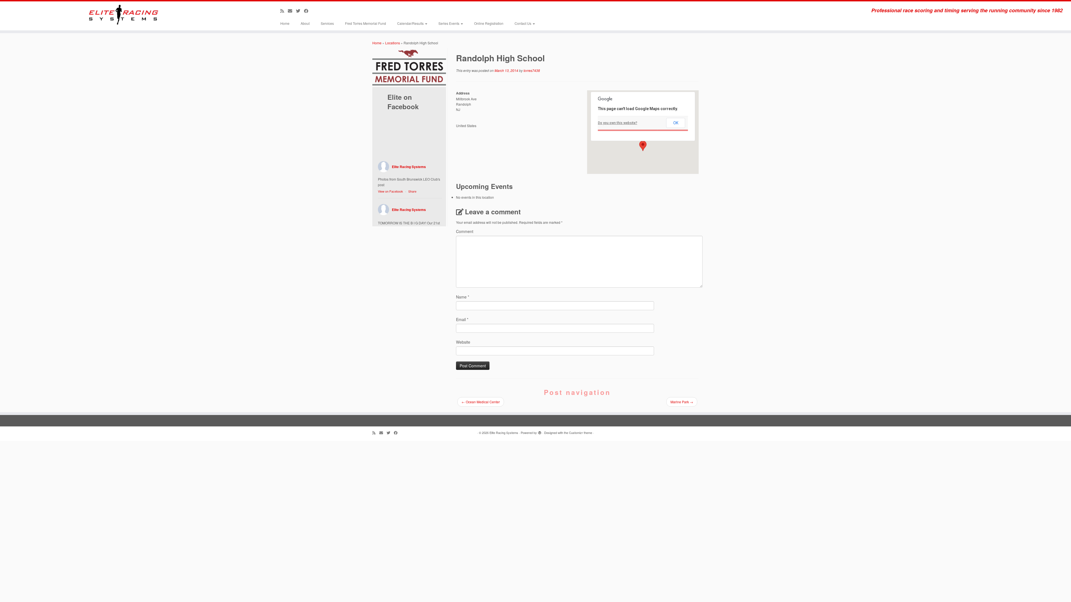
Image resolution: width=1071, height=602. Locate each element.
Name (462, 297)
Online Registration (488, 23)
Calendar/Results (410, 23)
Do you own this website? (617, 123)
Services (327, 23)
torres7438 (532, 70)
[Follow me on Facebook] (308, 11)
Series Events (449, 23)
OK (675, 123)
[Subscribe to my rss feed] (284, 11)
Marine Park (681, 401)
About (305, 23)
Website (463, 342)
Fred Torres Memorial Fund (365, 23)
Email (462, 319)
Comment (464, 231)
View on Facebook (390, 191)
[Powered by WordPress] (540, 431)
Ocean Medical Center (481, 401)
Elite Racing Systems (409, 166)
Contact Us (523, 23)
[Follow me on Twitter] (300, 11)
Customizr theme (580, 432)
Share (412, 191)
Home (285, 23)
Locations (392, 42)
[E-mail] (292, 11)
